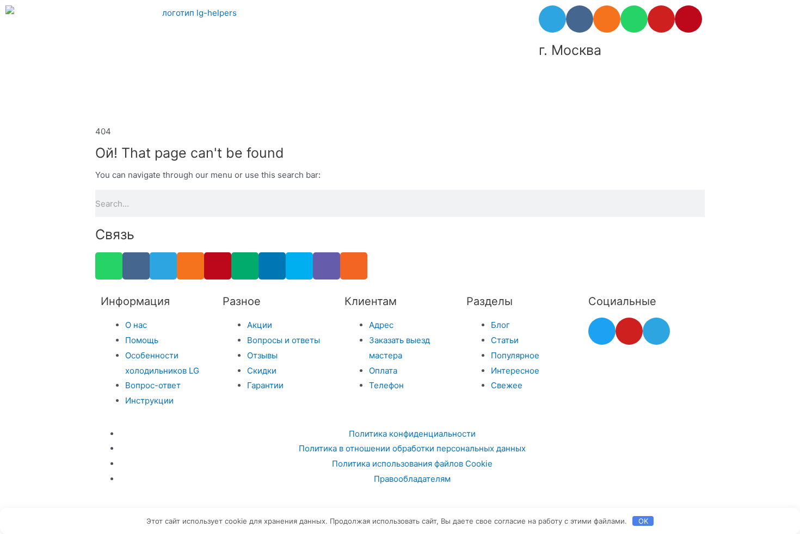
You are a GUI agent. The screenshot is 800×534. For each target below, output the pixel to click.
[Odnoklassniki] (606, 19)
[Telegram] (552, 19)
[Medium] (245, 266)
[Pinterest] (688, 19)
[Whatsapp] (634, 19)
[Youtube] (661, 19)
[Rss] (353, 266)
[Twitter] (602, 331)
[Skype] (299, 266)
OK (643, 521)
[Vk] (579, 19)
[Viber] (326, 266)
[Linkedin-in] (272, 266)
